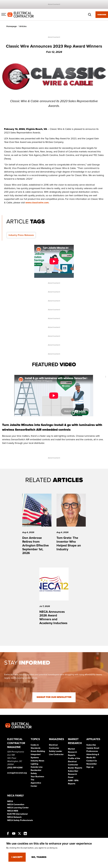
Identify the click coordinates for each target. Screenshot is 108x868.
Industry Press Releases (21, 235)
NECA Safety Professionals (20, 820)
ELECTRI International (17, 814)
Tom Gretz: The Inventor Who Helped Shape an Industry (69, 543)
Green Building (38, 751)
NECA (10, 801)
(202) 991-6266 (15, 767)
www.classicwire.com (37, 202)
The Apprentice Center (36, 782)
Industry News (37, 760)
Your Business (37, 776)
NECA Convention (15, 804)
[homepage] (20, 14)
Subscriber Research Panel (73, 774)
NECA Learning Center (18, 807)
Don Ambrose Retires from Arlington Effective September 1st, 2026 (35, 545)
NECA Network (14, 817)
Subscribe (101, 15)
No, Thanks (38, 857)
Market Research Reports (72, 752)
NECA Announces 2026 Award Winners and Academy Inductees (53, 617)
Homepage (11, 26)
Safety (34, 773)
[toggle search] (89, 14)
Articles (23, 26)
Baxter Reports (75, 768)
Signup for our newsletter (54, 697)
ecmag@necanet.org (17, 773)
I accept (17, 857)
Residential (36, 770)
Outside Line (37, 767)
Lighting (34, 764)
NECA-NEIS (12, 810)
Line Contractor (56, 754)
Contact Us (91, 760)
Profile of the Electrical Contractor (74, 761)
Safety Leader (55, 751)
